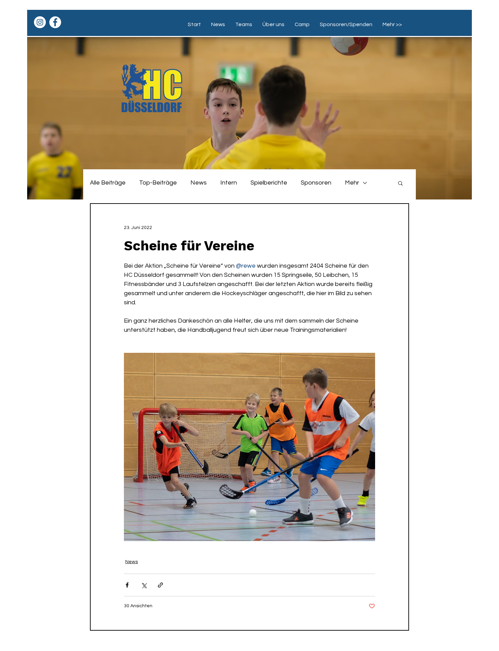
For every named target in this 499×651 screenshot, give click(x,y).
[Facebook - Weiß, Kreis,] (55, 22)
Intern (228, 182)
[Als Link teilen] (160, 585)
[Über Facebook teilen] (127, 585)
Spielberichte (269, 182)
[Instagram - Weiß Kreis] (40, 22)
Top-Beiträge (158, 182)
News (198, 182)
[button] (400, 183)
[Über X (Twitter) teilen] (144, 585)
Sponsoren (316, 182)
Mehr (352, 182)
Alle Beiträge (108, 182)
